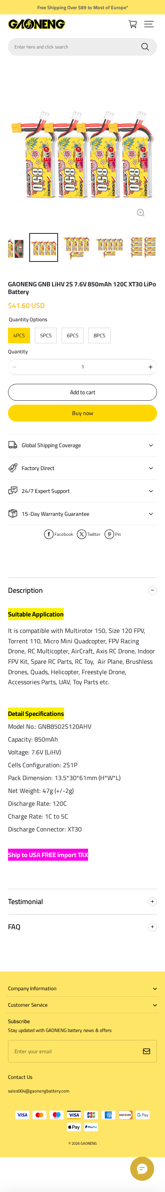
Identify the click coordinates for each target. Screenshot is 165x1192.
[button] (149, 24)
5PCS (46, 335)
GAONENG (88, 1143)
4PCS (19, 335)
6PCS (72, 335)
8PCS (99, 335)
